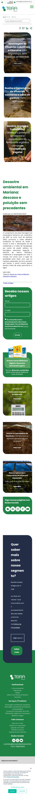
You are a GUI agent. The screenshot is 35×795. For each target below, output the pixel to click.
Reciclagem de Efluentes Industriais (17, 705)
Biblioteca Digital (17, 716)
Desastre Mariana (10, 276)
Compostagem (17, 709)
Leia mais (6, 272)
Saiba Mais (17, 63)
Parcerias (17, 697)
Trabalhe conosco (17, 730)
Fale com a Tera (17, 723)
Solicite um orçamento (17, 726)
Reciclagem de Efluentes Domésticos (17, 707)
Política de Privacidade (13, 777)
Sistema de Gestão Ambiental (17, 695)
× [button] (31, 767)
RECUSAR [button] (22, 791)
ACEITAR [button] (12, 791)
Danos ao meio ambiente (19, 274)
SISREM (17, 693)
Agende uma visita (17, 728)
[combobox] (17, 21)
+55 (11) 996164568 (10, 2)
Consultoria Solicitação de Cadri (17, 711)
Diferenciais (17, 690)
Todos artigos (8, 283)
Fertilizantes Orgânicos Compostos (17, 713)
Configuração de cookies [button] (17, 787)
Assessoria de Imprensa (17, 732)
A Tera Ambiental (17, 688)
